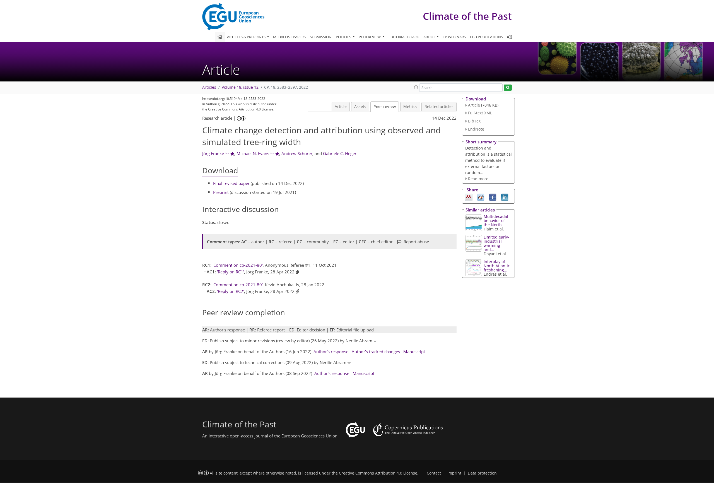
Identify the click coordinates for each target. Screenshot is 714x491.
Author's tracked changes (376, 351)
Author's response (330, 351)
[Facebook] (492, 197)
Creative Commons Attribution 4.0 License (378, 473)
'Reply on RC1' (230, 272)
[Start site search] (508, 88)
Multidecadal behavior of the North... (496, 220)
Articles (209, 87)
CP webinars (454, 36)
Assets (360, 106)
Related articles (439, 106)
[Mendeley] (468, 197)
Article (341, 106)
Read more (478, 178)
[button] (416, 87)
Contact (434, 473)
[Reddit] (480, 197)
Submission (321, 36)
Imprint (454, 473)
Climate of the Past (467, 16)
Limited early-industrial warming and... (496, 243)
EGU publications (486, 36)
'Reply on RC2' (230, 291)
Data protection (482, 473)
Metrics (410, 106)
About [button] (429, 36)
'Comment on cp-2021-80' (238, 265)
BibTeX (474, 121)
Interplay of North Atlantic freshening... (497, 266)
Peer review (384, 106)
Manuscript (414, 351)
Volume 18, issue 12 (240, 87)
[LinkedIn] (504, 197)
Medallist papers (289, 36)
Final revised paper (231, 183)
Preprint (221, 192)
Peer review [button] (370, 36)
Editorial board (404, 36)
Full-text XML (480, 112)
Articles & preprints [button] (246, 36)
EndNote (476, 129)
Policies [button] (344, 36)
